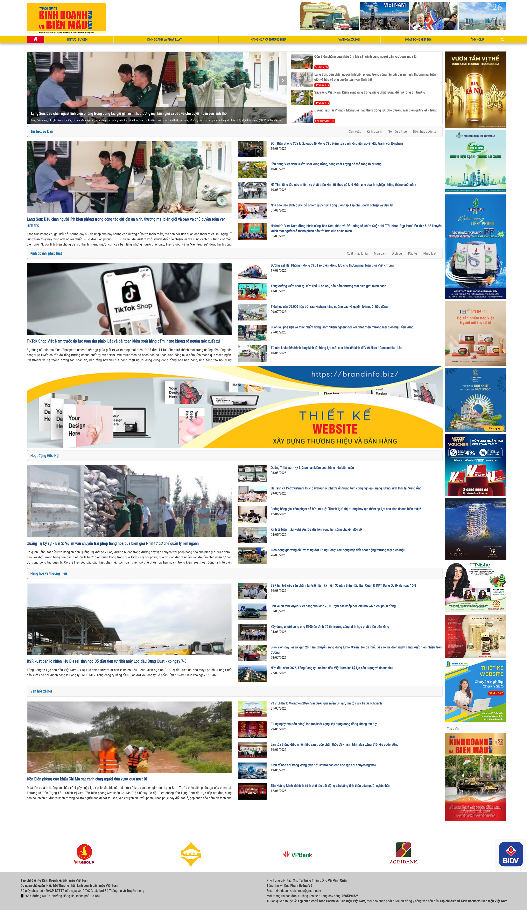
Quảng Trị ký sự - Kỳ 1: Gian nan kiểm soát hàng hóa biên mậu (312, 468)
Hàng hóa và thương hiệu (268, 39)
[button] (455, 777)
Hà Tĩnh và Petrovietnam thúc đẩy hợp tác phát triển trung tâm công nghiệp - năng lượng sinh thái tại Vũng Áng (346, 488)
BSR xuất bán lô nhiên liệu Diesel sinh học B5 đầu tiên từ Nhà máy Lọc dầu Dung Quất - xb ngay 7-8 (107, 661)
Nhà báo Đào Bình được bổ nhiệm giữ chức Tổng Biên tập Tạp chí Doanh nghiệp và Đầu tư (332, 205)
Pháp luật (429, 253)
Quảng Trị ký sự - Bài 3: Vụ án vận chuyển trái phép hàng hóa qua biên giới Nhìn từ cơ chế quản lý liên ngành (113, 543)
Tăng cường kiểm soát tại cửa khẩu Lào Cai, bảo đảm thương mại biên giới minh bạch (328, 286)
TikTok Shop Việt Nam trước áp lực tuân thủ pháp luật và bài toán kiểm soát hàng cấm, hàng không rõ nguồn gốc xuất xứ (123, 341)
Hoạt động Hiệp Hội (418, 39)
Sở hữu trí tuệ (397, 131)
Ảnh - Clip (477, 39)
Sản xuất (355, 131)
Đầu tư (412, 253)
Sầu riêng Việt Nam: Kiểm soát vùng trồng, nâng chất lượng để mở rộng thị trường (91, 113)
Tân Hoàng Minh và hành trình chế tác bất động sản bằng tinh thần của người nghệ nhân (330, 786)
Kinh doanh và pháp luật (164, 39)
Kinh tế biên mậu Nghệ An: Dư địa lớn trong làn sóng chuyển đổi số (316, 529)
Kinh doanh (374, 131)
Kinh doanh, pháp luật (324, 121)
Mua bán (380, 253)
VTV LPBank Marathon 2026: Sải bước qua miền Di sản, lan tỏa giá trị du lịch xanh (326, 703)
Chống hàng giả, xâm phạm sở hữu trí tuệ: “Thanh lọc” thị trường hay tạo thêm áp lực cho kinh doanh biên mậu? (346, 509)
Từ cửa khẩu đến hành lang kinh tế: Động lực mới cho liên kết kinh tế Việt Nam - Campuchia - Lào (336, 348)
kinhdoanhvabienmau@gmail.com (298, 891)
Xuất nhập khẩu (357, 253)
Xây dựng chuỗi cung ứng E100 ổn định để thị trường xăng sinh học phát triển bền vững (330, 627)
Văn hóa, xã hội (349, 39)
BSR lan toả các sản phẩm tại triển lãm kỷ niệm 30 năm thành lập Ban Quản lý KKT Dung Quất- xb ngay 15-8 (343, 585)
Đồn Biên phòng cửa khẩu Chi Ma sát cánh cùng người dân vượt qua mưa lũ (365, 56)
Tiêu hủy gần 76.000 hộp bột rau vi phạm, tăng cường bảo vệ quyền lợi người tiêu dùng (329, 306)
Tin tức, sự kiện (77, 39)
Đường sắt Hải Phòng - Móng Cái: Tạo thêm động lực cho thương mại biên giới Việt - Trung (375, 110)
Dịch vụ (397, 253)
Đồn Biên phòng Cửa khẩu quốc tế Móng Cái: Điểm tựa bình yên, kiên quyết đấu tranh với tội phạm (337, 143)
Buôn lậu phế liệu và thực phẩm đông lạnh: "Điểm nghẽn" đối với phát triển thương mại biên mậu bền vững (342, 327)
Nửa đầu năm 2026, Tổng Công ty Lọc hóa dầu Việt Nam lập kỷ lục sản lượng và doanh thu (332, 668)
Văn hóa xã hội (321, 67)
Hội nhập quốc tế (424, 131)
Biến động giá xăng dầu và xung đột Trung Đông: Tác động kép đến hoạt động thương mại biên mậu (338, 550)
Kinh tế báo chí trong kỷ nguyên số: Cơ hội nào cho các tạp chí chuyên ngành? (323, 765)
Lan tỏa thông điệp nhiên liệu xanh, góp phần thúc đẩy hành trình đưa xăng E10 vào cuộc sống (334, 744)
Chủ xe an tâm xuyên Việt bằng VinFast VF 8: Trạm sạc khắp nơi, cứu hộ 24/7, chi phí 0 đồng (333, 606)
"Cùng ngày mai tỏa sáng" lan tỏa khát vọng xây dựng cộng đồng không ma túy (324, 724)
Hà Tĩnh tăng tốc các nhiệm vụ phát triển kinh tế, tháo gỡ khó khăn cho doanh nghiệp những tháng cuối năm (343, 184)
